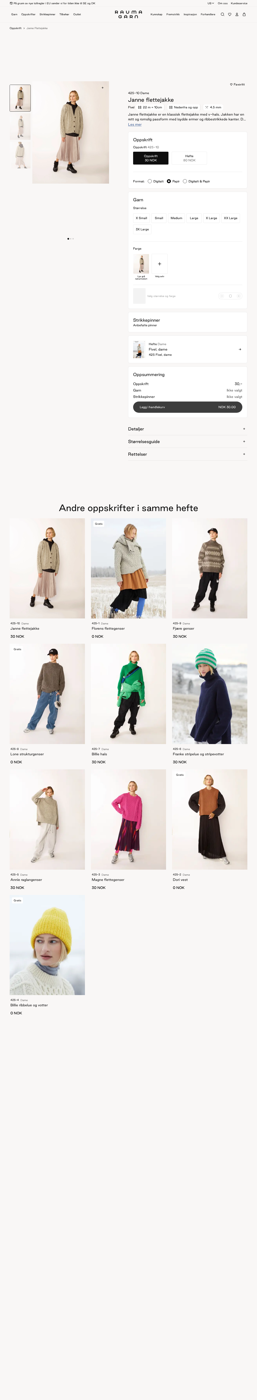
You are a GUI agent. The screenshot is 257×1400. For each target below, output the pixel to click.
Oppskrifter (28, 14)
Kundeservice (239, 3)
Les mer (135, 124)
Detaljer (136, 428)
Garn (14, 14)
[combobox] (211, 3)
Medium (176, 218)
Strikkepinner (47, 14)
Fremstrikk (173, 14)
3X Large (142, 229)
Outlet (77, 14)
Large (194, 218)
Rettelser (137, 454)
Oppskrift (15, 28)
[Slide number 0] (68, 239)
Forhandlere (208, 14)
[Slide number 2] (73, 238)
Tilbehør (64, 14)
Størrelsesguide (144, 441)
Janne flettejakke (37, 28)
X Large (211, 218)
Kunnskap (156, 14)
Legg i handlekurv (188, 407)
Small (159, 218)
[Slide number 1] (70, 238)
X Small (141, 218)
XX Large (230, 218)
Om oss (223, 3)
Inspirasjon (190, 14)
